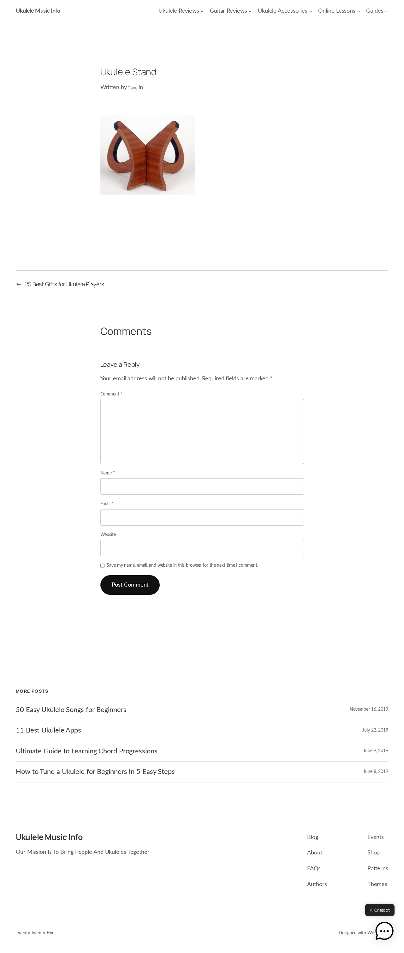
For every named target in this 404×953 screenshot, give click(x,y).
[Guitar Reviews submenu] (250, 11)
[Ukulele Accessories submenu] (310, 11)
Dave (133, 88)
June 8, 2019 (375, 771)
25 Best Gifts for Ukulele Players (64, 284)
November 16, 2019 (369, 709)
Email (107, 504)
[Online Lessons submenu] (358, 11)
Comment (111, 394)
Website (108, 535)
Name (107, 473)
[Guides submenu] (386, 11)
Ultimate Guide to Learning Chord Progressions (86, 751)
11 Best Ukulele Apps (48, 730)
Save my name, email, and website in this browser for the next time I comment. (182, 565)
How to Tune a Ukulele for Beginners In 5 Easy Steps (95, 771)
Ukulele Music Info (38, 11)
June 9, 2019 (375, 751)
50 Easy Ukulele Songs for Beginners (71, 709)
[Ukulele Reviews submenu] (202, 11)
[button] (384, 932)
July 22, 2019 (375, 730)
